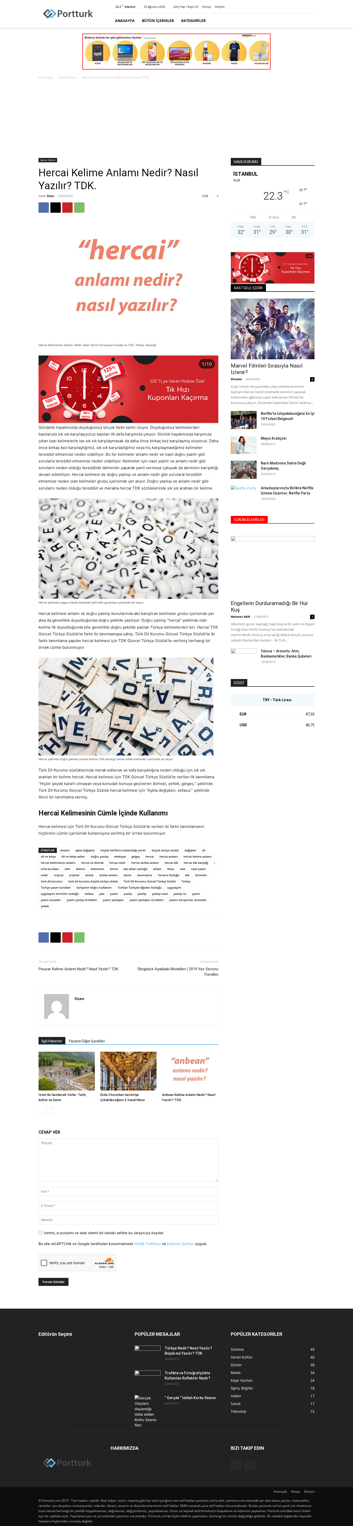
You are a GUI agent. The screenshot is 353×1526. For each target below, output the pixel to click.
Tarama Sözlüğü (168, 875)
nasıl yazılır (198, 869)
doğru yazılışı (100, 856)
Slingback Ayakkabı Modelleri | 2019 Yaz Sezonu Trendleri (177, 972)
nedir (44, 875)
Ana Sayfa (46, 77)
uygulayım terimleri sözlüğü (60, 894)
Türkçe (185, 881)
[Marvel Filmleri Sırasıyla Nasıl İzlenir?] (272, 329)
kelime (80, 869)
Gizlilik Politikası (147, 1243)
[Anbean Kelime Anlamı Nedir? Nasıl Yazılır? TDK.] (190, 1071)
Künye (206, 7)
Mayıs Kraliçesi (273, 438)
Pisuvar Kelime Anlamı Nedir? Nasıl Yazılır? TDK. (79, 969)
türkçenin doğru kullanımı (94, 887)
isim (67, 869)
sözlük (89, 875)
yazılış (128, 894)
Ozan (50, 196)
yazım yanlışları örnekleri (146, 900)
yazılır (114, 894)
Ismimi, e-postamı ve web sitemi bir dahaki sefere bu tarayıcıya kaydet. (104, 1233)
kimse (114, 869)
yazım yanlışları (113, 900)
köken (157, 869)
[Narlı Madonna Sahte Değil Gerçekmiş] (244, 470)
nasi (182, 869)
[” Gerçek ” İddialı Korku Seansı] (147, 1411)
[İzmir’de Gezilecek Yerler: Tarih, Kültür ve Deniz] (67, 1071)
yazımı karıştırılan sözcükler (188, 900)
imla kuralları (50, 869)
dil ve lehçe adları (73, 856)
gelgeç (136, 856)
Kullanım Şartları (180, 1243)
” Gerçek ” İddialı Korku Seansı (190, 1398)
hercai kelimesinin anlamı (58, 863)
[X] (55, 207)
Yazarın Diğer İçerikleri (86, 1041)
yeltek (45, 906)
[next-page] (50, 1110)
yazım (196, 894)
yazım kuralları (51, 900)
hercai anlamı (168, 856)
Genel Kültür (67, 77)
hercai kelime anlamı (197, 856)
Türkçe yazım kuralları (56, 887)
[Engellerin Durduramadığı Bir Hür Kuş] (272, 566)
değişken (190, 850)
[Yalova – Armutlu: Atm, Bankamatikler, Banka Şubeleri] (244, 657)
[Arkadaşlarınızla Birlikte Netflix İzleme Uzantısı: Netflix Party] (244, 494)
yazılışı (141, 894)
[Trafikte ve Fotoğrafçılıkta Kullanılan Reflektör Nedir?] (147, 1379)
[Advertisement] (176, 119)
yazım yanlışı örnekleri (82, 900)
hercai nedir (117, 863)
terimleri (201, 875)
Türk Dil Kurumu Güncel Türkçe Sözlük (150, 881)
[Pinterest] (310, 6)
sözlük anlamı (108, 875)
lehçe (170, 869)
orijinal (58, 875)
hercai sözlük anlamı (145, 863)
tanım (128, 875)
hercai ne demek (92, 863)
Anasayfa (125, 20)
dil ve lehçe (48, 856)
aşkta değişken (85, 850)
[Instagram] (302, 6)
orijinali (74, 875)
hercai (149, 856)
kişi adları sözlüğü (136, 869)
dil (203, 850)
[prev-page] (42, 1110)
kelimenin (97, 869)
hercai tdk (171, 863)
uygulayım (174, 887)
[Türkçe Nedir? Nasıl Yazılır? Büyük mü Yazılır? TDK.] (147, 1355)
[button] (308, 20)
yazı (101, 894)
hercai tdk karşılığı (196, 863)
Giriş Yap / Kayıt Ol (185, 7)
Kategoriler (193, 20)
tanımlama (144, 875)
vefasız (89, 894)
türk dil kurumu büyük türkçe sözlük (93, 881)
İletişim (220, 7)
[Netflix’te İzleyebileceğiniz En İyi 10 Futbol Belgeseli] (244, 420)
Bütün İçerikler (158, 20)
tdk (187, 875)
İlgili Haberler (52, 1041)
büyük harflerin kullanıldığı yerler (123, 850)
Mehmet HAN (240, 617)
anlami (65, 850)
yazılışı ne (179, 894)
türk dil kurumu (52, 881)
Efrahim (236, 379)
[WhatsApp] (79, 207)
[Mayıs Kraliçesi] (244, 445)
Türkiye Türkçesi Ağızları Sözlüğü (140, 887)
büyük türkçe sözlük (165, 850)
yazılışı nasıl (160, 894)
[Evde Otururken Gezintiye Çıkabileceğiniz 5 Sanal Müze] (128, 1071)
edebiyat (120, 856)
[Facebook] (44, 207)
